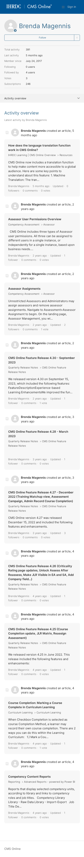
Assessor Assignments (24, 288)
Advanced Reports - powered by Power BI (49, 781)
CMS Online (12, 849)
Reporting (14, 781)
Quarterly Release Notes (23, 367)
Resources (66, 155)
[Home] (29, 9)
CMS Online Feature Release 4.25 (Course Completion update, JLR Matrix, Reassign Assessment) (38, 633)
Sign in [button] (71, 6)
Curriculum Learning (20, 712)
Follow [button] (42, 37)
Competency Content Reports (29, 776)
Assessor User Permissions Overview (34, 219)
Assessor (49, 224)
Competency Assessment (23, 224)
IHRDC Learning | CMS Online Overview (32, 155)
